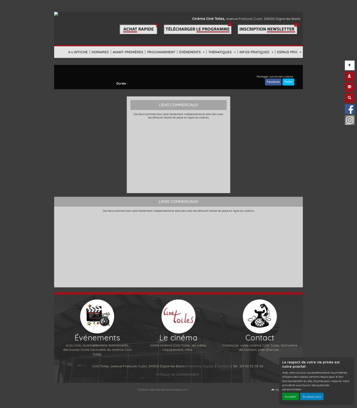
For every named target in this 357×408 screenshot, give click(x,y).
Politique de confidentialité (177, 374)
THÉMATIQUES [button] (220, 52)
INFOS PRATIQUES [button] (254, 52)
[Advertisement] (178, 155)
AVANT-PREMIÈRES (128, 52)
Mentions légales (200, 366)
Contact (223, 366)
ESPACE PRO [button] (287, 52)
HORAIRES (100, 52)
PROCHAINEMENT (161, 52)
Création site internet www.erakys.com (163, 389)
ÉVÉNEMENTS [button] (190, 52)
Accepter (290, 396)
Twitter (288, 82)
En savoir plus (312, 396)
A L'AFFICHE (78, 52)
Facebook (273, 82)
